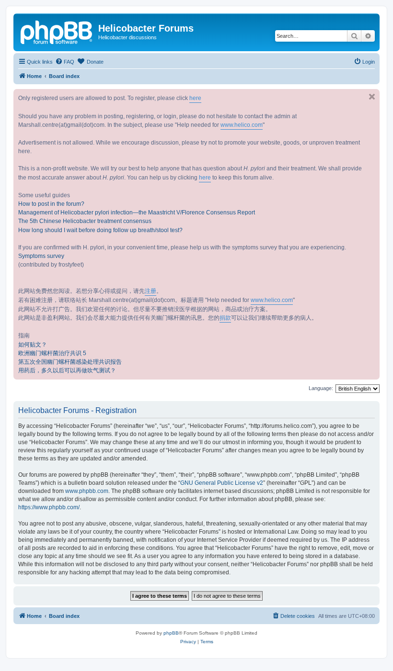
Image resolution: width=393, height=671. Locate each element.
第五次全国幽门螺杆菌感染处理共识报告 (70, 361)
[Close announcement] (372, 97)
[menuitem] (64, 61)
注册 (150, 291)
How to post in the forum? (51, 204)
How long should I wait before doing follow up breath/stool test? (100, 230)
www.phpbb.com (86, 491)
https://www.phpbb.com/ (49, 507)
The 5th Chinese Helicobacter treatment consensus (84, 221)
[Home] (57, 31)
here (195, 98)
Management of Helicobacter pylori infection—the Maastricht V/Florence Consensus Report (136, 212)
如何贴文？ (32, 344)
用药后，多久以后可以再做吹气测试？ (67, 370)
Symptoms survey (41, 256)
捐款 (225, 317)
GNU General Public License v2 (221, 483)
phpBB (171, 633)
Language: (321, 388)
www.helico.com (241, 125)
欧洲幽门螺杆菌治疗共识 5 (52, 353)
